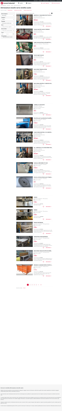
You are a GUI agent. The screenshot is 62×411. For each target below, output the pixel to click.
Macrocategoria (4, 13)
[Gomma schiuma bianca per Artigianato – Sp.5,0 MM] (24, 181)
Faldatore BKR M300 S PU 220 (41, 163)
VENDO (35, 197)
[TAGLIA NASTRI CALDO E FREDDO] (24, 34)
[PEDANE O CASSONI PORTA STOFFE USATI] (24, 269)
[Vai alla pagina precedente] (38, 285)
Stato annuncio (3, 35)
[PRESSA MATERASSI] (24, 227)
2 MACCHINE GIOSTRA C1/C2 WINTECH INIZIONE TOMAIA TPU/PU (43, 132)
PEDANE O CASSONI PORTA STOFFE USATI (43, 265)
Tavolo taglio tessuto (39, 55)
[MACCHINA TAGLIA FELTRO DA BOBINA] (24, 255)
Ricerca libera (4, 28)
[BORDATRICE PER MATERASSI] (24, 241)
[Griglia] (52, 13)
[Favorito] (43, 26)
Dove (2, 24)
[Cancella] (13, 16)
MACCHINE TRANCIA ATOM (40, 69)
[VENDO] (24, 202)
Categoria (3, 17)
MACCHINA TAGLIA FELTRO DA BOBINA (43, 250)
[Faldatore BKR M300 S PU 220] (24, 167)
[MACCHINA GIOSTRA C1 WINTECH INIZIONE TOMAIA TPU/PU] (24, 88)
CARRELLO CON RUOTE (39, 104)
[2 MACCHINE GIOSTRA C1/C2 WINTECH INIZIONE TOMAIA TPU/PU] (24, 137)
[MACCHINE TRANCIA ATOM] (24, 74)
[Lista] (49, 13)
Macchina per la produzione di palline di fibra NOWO (43, 118)
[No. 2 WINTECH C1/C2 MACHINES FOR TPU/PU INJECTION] (24, 152)
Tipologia (3, 21)
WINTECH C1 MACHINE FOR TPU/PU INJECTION (43, 15)
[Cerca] (13, 30)
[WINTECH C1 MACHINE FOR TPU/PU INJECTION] (24, 19)
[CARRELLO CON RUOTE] (24, 109)
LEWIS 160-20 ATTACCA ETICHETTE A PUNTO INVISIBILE (43, 42)
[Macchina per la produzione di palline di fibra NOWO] (24, 122)
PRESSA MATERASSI (38, 222)
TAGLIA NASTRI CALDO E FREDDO (42, 29)
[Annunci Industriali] (8, 3)
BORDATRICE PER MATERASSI (41, 236)
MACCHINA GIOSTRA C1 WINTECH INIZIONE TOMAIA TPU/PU (43, 83)
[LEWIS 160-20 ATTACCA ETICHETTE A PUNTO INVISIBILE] (24, 47)
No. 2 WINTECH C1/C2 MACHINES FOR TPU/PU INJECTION (43, 147)
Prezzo (2, 32)
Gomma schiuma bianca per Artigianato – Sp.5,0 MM (43, 177)
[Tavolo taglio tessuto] (24, 59)
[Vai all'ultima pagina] (41, 285)
